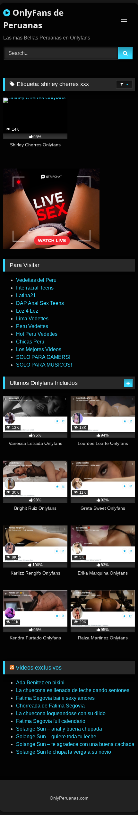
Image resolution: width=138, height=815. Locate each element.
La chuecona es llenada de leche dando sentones (72, 690)
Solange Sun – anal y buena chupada (59, 729)
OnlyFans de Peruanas (33, 19)
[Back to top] (118, 796)
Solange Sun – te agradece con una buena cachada (75, 744)
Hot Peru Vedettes (36, 334)
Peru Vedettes (32, 326)
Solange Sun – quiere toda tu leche (56, 736)
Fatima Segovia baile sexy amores (55, 698)
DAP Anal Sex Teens (40, 303)
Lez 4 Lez (27, 311)
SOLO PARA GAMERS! (43, 357)
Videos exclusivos (39, 667)
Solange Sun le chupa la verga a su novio (63, 752)
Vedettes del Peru (36, 280)
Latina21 (26, 295)
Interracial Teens (35, 287)
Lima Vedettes (32, 318)
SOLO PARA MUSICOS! (44, 365)
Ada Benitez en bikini (40, 682)
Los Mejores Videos (38, 349)
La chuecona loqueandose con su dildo (61, 713)
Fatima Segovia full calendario (50, 721)
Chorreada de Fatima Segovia (50, 705)
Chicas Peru (30, 341)
